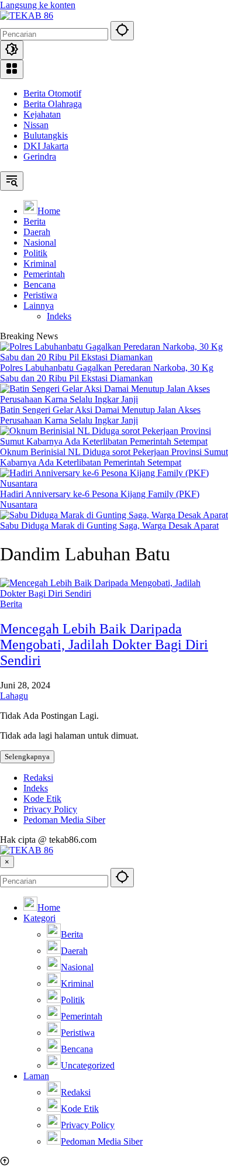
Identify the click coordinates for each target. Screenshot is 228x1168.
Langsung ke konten (37, 5)
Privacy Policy (50, 809)
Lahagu (14, 696)
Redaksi (38, 778)
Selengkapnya (27, 756)
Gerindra (39, 156)
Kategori (39, 918)
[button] (122, 30)
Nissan (36, 125)
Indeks (35, 788)
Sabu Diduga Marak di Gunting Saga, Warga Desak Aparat (109, 525)
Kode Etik (42, 799)
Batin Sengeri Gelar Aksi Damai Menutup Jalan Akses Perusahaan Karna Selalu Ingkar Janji (100, 415)
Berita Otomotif (52, 93)
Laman (36, 1076)
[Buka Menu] (11, 69)
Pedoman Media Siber (64, 820)
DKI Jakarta (45, 146)
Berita (11, 604)
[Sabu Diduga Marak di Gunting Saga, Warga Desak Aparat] (114, 515)
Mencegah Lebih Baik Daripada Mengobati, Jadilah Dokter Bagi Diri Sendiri (104, 644)
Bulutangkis (45, 135)
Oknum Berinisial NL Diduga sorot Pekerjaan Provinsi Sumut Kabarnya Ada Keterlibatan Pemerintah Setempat (114, 457)
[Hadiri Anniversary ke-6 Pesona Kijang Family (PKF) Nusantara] (114, 483)
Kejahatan (42, 114)
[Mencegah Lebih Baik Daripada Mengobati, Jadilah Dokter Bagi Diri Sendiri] (114, 593)
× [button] (7, 861)
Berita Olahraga (52, 104)
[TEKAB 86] (26, 15)
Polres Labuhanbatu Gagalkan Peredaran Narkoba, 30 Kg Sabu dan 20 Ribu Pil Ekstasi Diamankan (106, 373)
